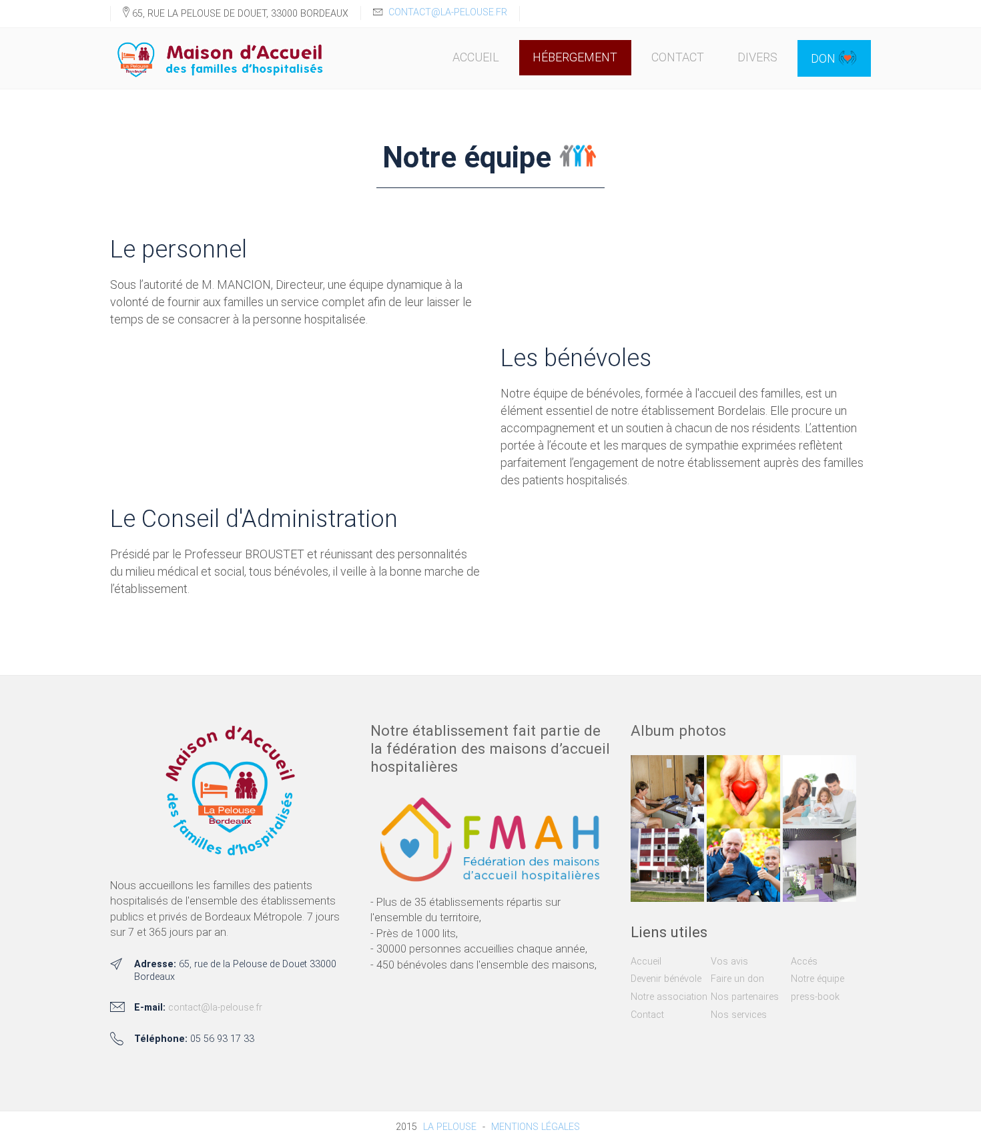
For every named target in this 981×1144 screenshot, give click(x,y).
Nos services (739, 1015)
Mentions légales (535, 1127)
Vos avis (729, 961)
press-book (815, 997)
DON (824, 58)
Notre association (669, 997)
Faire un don (737, 979)
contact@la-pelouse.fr (447, 12)
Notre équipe (817, 979)
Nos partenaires (745, 997)
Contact (677, 57)
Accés (804, 961)
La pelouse (449, 1127)
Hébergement (575, 57)
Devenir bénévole (666, 979)
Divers (757, 57)
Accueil (475, 57)
